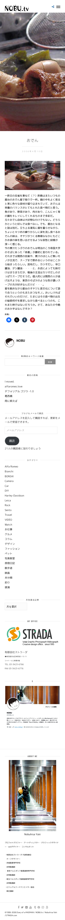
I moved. (9, 381)
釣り (7, 582)
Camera (9, 481)
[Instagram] (42, 907)
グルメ (8, 534)
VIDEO (8, 519)
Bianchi (9, 471)
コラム (8, 539)
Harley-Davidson (14, 495)
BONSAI (9, 476)
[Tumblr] (34, 907)
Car (7, 486)
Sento (8, 510)
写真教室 (10, 558)
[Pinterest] (38, 907)
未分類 (8, 577)
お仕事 (8, 529)
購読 (12, 440)
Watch (8, 524)
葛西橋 (8, 396)
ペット (8, 553)
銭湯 (7, 587)
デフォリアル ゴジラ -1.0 (19, 391)
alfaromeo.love (13, 386)
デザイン (10, 544)
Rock (7, 505)
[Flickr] (26, 907)
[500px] (47, 907)
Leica (8, 500)
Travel (8, 515)
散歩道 (8, 568)
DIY (7, 490)
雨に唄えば (11, 401)
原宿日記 (10, 563)
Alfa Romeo (11, 466)
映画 (7, 573)
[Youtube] (30, 907)
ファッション (12, 548)
